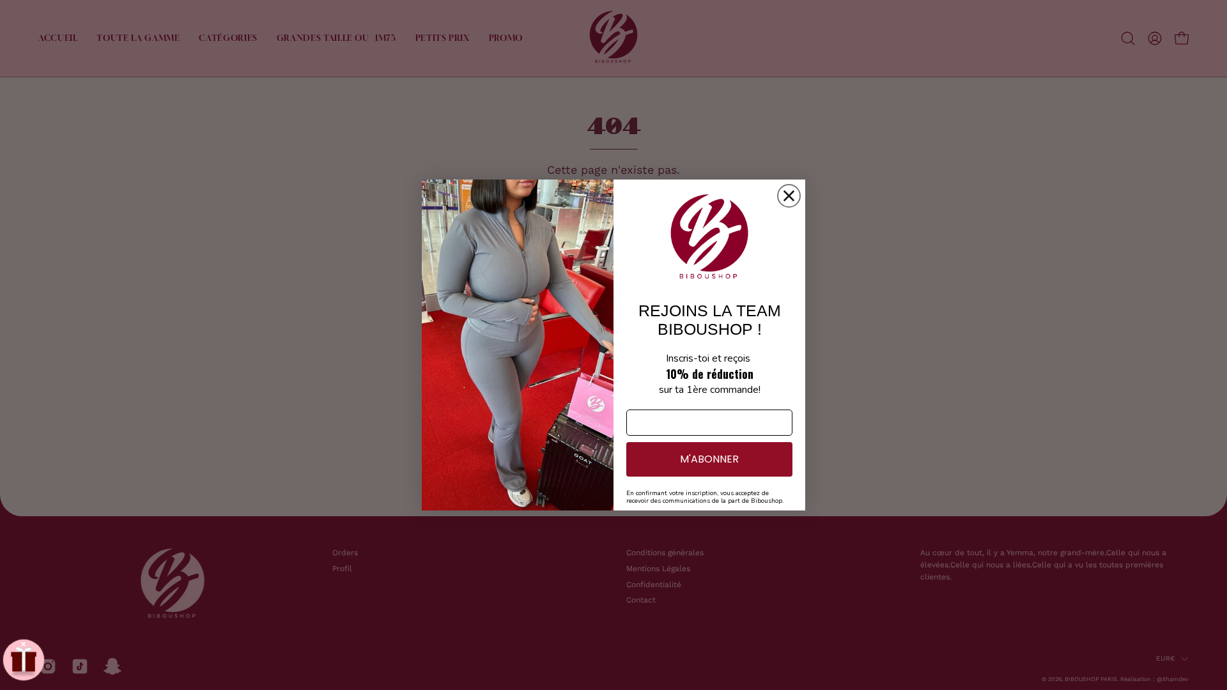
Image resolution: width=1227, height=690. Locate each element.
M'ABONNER (709, 459)
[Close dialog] (789, 196)
